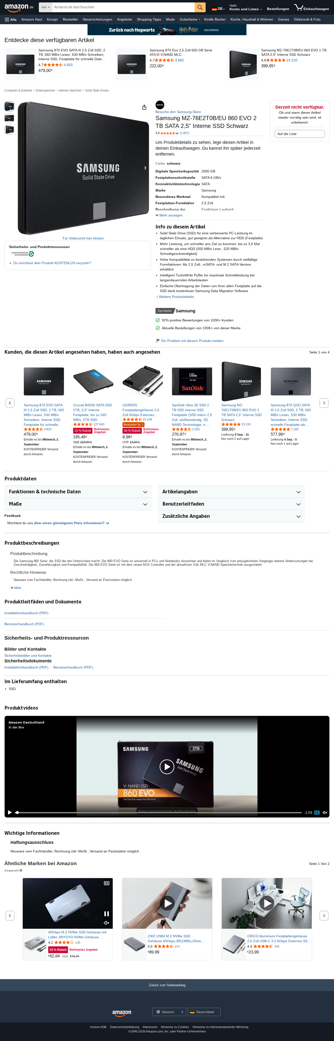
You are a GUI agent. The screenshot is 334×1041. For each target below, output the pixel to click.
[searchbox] (123, 7)
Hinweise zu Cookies (175, 1027)
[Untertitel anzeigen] (106, 883)
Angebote (124, 19)
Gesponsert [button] (11, 870)
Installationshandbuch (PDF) (26, 613)
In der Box (16, 727)
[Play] (8, 812)
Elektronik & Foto (307, 19)
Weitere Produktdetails (176, 297)
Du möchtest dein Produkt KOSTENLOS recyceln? (52, 263)
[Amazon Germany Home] (121, 1014)
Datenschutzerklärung (124, 1027)
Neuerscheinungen (97, 19)
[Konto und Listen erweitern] (261, 9)
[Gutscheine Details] (199, 19)
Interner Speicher (70, 90)
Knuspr (52, 19)
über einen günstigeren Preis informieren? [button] (70, 523)
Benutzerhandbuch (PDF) (24, 624)
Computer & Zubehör (18, 90)
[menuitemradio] (317, 813)
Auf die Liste (287, 134)
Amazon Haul (31, 19)
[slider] (158, 812)
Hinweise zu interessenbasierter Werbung (220, 1027)
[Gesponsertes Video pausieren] (106, 914)
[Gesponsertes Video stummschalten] (106, 923)
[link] (72, 70)
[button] (11, 19)
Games (283, 19)
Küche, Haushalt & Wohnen (252, 19)
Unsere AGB (98, 1027)
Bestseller (70, 19)
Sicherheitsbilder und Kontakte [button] (28, 655)
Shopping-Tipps (149, 19)
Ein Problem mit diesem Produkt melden (192, 341)
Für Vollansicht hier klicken (83, 238)
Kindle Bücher (215, 19)
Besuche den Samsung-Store (178, 112)
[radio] (9, 106)
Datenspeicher (45, 90)
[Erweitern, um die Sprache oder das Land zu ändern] (224, 9)
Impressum (150, 1027)
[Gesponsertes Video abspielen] (167, 903)
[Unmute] (325, 812)
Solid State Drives (97, 90)
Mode (170, 19)
